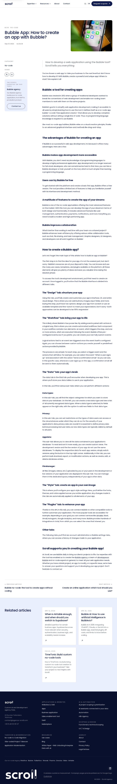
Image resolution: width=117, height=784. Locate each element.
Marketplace (47, 724)
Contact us (16, 106)
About (56, 4)
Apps (44, 708)
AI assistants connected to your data (93, 708)
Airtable (71, 760)
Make (65, 760)
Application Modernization (15, 745)
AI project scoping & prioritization (92, 705)
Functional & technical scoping (91, 725)
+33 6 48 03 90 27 (12, 724)
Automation (83, 712)
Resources (44, 4)
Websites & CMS (48, 705)
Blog (43, 741)
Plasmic (52, 760)
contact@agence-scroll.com (16, 720)
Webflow (23, 760)
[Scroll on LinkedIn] (110, 768)
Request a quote (100, 4)
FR (85, 4)
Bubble (30, 760)
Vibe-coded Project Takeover (16, 741)
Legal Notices (84, 749)
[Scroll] (9, 3)
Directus (59, 760)
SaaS (44, 720)
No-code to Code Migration (15, 738)
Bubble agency (13, 89)
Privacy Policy (84, 745)
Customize (48, 776)
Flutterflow (38, 760)
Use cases (46, 738)
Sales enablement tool (51, 716)
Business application (50, 712)
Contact (66, 4)
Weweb (46, 760)
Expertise (31, 4)
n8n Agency (83, 716)
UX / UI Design (84, 728)
